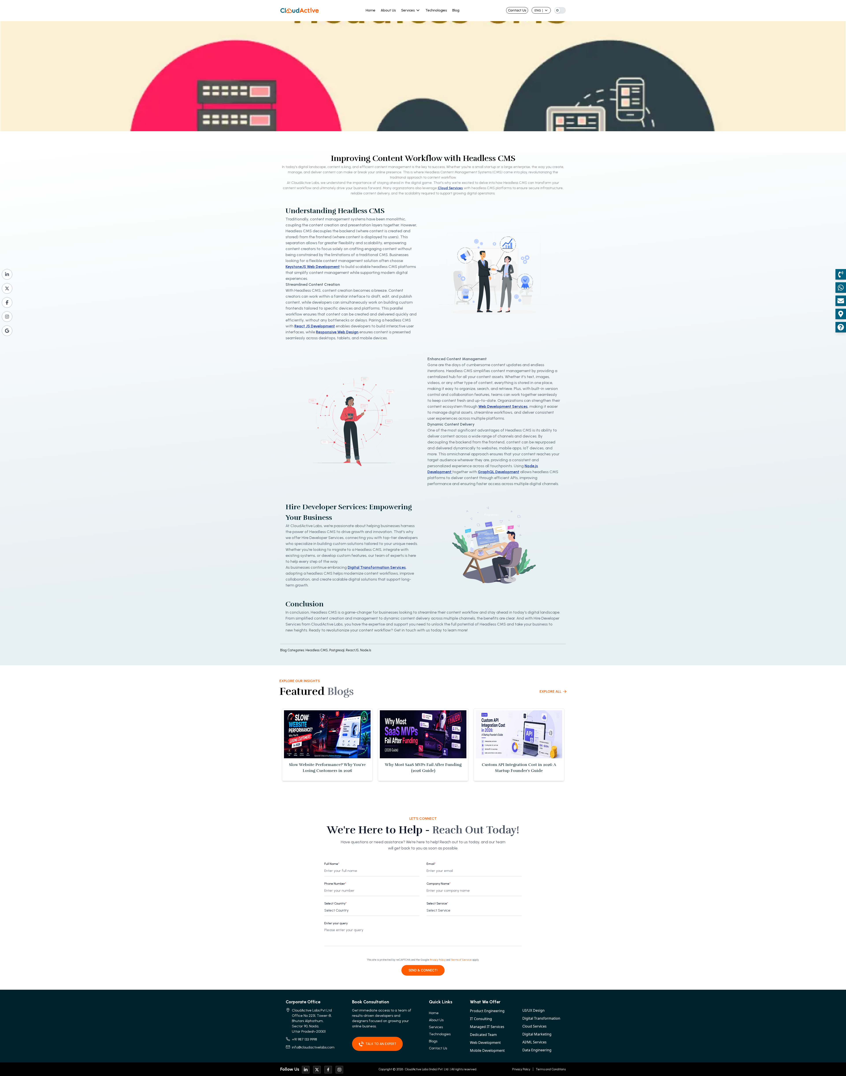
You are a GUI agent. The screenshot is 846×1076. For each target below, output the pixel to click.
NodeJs (365, 650)
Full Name (331, 864)
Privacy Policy (437, 959)
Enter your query (336, 923)
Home (370, 10)
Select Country (335, 903)
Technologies (436, 10)
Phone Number (335, 884)
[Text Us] (840, 287)
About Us (388, 10)
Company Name (439, 884)
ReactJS (353, 650)
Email (431, 864)
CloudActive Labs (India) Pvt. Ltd (426, 1069)
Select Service (437, 903)
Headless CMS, (317, 650)
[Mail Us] (840, 300)
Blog (455, 10)
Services (408, 10)
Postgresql (337, 650)
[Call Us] (840, 274)
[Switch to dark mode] (560, 10)
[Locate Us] (840, 314)
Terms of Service (461, 959)
